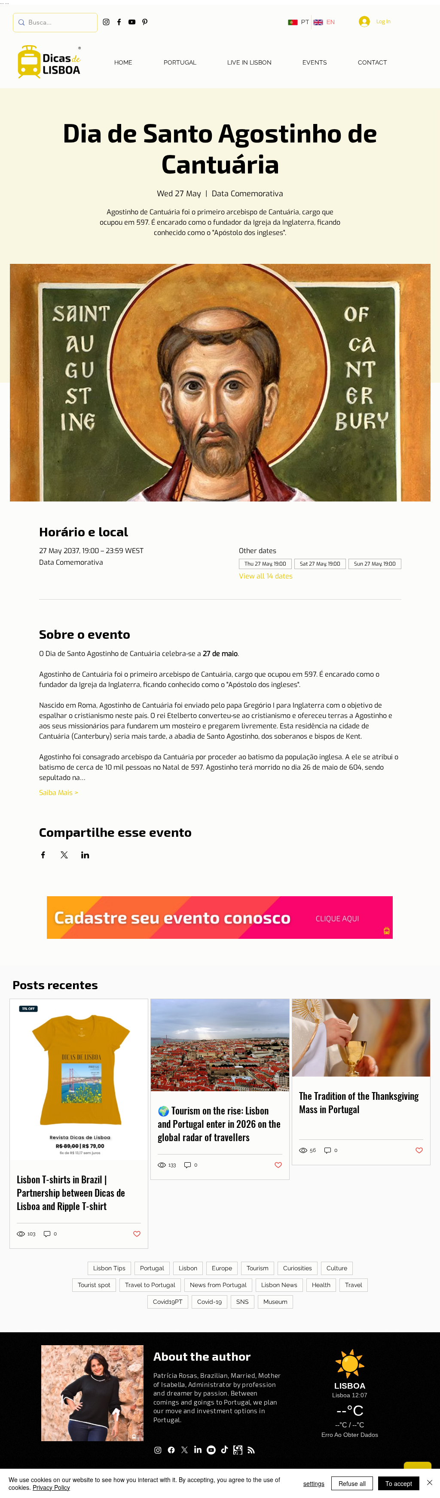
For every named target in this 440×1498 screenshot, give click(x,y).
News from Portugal (218, 1284)
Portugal (152, 1268)
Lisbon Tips (109, 1268)
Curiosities (297, 1268)
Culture (337, 1268)
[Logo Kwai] (237, 1450)
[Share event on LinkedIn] (85, 854)
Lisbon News (279, 1284)
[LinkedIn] (197, 1450)
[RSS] (251, 1450)
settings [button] (313, 1483)
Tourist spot (94, 1284)
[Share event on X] (64, 854)
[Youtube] (211, 1450)
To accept (398, 1483)
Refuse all (352, 1483)
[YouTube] (132, 22)
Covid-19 (209, 1301)
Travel (353, 1284)
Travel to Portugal (150, 1284)
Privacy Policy (51, 1487)
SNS (242, 1301)
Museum (275, 1301)
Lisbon (188, 1268)
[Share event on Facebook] (43, 854)
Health (321, 1284)
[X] (184, 1450)
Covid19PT (168, 1301)
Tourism (258, 1268)
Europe (222, 1268)
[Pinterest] (145, 22)
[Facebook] (119, 22)
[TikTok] (224, 1450)
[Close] (430, 1483)
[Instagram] (106, 22)
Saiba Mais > (59, 792)
